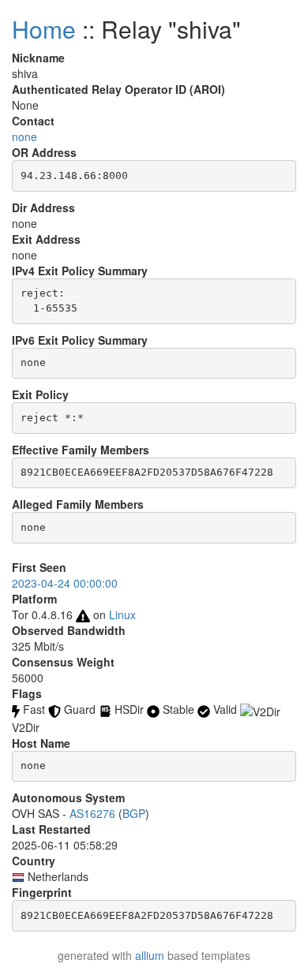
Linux (122, 614)
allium (149, 955)
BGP (133, 813)
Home (44, 29)
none (24, 136)
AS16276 (92, 813)
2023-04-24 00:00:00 (65, 583)
